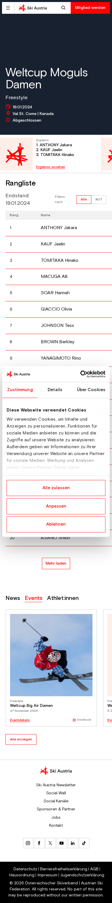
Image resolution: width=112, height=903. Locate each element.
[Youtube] (62, 843)
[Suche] (64, 8)
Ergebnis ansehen (50, 167)
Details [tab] (55, 390)
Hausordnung (21, 875)
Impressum (47, 875)
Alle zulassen (56, 488)
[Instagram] (28, 843)
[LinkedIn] (73, 843)
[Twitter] (50, 843)
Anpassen (56, 506)
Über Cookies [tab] (91, 390)
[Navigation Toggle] (8, 8)
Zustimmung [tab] (20, 390)
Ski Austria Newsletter (56, 785)
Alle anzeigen (21, 739)
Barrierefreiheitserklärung (63, 869)
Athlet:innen (63, 598)
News (12, 598)
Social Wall (56, 793)
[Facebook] (39, 843)
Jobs (56, 817)
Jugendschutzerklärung (82, 875)
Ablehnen (56, 524)
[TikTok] (84, 843)
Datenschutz (25, 869)
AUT (98, 199)
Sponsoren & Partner (56, 809)
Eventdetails (20, 720)
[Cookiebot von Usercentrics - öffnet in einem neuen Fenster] (80, 374)
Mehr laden (56, 563)
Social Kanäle (56, 801)
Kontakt (56, 825)
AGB (94, 869)
